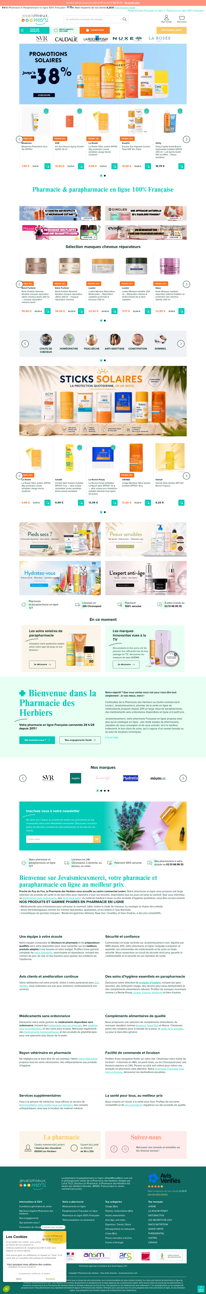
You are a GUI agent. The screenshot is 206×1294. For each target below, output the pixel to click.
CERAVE (152, 1242)
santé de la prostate (172, 1028)
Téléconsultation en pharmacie (78, 1219)
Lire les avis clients (125, 7)
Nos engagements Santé (78, 740)
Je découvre (40, 664)
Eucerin (146, 992)
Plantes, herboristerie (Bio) (119, 1210)
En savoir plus (132, 2)
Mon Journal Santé (171, 30)
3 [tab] (105, 791)
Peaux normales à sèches (118, 1237)
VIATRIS (152, 1237)
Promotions (97, 30)
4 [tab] (108, 791)
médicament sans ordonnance (40, 898)
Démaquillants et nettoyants (120, 1228)
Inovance (141, 1025)
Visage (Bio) (111, 1206)
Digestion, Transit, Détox (118, 1224)
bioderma (157, 992)
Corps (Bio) (111, 1233)
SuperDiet (152, 1025)
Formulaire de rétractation (33, 1227)
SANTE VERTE (155, 1228)
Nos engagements (28, 1218)
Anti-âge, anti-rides (115, 1219)
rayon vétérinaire (88, 1058)
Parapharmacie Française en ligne (145, 10)
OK (97, 839)
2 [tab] (105, 176)
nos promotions (134, 1105)
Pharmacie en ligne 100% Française (185, 10)
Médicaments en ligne (66, 30)
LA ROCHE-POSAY (158, 1210)
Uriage (137, 992)
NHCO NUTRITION (158, 1224)
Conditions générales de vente (35, 1206)
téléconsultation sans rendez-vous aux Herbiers (46, 1105)
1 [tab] (101, 176)
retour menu (201, 1290)
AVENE (152, 1206)
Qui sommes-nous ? (35, 740)
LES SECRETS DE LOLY (160, 1219)
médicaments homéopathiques (41, 1032)
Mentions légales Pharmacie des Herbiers (36, 1212)
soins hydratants (43, 952)
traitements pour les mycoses (65, 1025)
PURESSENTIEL (156, 1233)
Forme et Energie (114, 1242)
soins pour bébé (72, 898)
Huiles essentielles (115, 1215)
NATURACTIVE (156, 1215)
